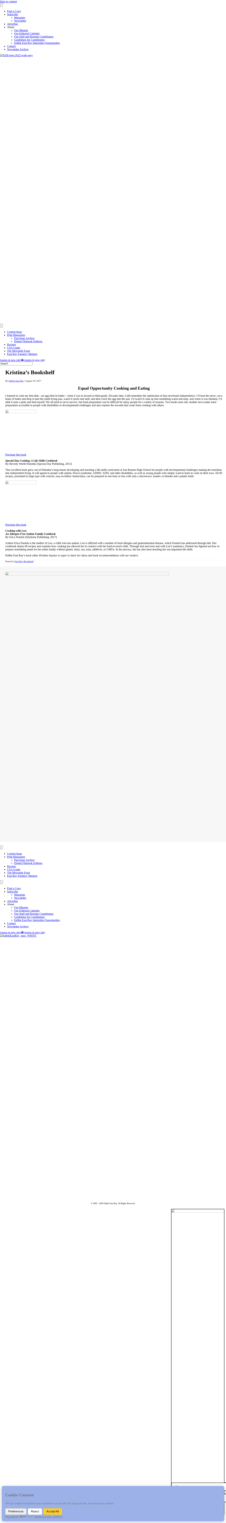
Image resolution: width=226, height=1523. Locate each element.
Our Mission (21, 30)
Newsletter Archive (18, 49)
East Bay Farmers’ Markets (22, 354)
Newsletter (20, 20)
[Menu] (1, 5)
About (10, 27)
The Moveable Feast (18, 350)
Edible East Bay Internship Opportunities (37, 42)
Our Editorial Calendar (27, 33)
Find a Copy (14, 11)
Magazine (19, 17)
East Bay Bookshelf (24, 561)
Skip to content (8, 1)
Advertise (12, 23)
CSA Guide (13, 347)
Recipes (11, 344)
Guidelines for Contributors (29, 39)
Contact (11, 46)
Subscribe (12, 14)
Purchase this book (15, 454)
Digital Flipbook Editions (28, 341)
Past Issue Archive (24, 338)
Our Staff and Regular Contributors (33, 36)
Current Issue (14, 331)
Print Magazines (16, 335)
